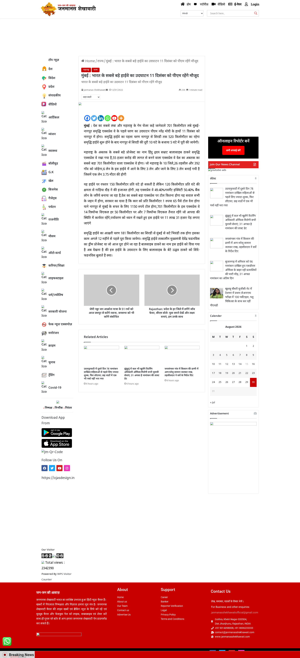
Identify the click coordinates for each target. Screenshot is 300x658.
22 (246, 373)
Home (89, 61)
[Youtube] (59, 468)
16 (253, 364)
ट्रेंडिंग (51, 375)
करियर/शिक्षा (56, 266)
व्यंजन (52, 134)
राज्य (100, 61)
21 (240, 373)
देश (50, 69)
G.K (51, 172)
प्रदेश (51, 87)
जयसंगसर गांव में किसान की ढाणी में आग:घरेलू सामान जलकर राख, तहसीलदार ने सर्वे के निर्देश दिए (181, 372)
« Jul (212, 402)
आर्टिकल (53, 118)
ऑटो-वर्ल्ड (54, 253)
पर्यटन (52, 207)
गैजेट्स (52, 198)
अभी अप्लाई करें (233, 150)
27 (233, 382)
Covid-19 (54, 388)
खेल (50, 181)
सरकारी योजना (57, 312)
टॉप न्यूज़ (53, 60)
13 (233, 364)
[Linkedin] (101, 115)
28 (240, 382)
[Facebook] (44, 468)
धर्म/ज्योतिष (55, 295)
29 (246, 382)
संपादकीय (54, 96)
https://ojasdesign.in (57, 478)
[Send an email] (107, 90)
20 (233, 373)
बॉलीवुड (53, 164)
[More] (121, 115)
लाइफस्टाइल (55, 278)
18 (220, 373)
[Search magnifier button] (255, 13)
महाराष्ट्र (86, 69)
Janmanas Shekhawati (94, 90)
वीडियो (52, 105)
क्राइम (51, 346)
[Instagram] (67, 468)
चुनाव (51, 363)
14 (240, 364)
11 (220, 364)
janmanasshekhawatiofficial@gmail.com (234, 612)
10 (213, 364)
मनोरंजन (53, 333)
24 (213, 382)
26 (226, 382)
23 (253, 373)
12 (226, 364)
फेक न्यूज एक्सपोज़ (60, 324)
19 (226, 373)
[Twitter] (52, 468)
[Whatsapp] (108, 115)
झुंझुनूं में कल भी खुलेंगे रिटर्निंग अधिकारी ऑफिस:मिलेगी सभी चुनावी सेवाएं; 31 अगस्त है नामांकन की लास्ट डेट (141, 373)
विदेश (51, 78)
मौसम (51, 236)
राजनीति (53, 220)
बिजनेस (53, 190)
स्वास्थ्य (52, 151)
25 (220, 382)
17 (213, 373)
